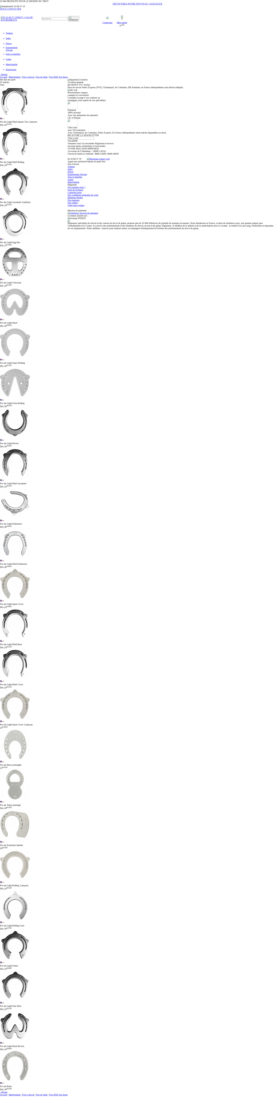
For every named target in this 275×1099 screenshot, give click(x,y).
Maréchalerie (73, 182)
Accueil (3, 77)
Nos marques (73, 200)
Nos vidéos (73, 203)
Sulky (70, 169)
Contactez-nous (75, 192)
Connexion (107, 22)
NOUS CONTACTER (10, 9)
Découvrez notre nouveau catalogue (137, 4)
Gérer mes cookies (76, 205)
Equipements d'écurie (77, 174)
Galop (70, 179)
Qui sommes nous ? (76, 187)
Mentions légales (75, 197)
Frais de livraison (75, 190)
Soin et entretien (75, 177)
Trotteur (71, 166)
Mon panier (122, 22)
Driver (70, 172)
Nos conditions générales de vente (83, 195)
